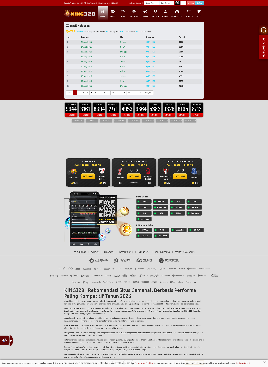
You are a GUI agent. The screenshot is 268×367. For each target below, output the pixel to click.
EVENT (199, 16)
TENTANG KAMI (80, 252)
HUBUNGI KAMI (144, 252)
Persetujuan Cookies (144, 363)
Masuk (191, 3)
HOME (102, 16)
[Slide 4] (136, 183)
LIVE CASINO (134, 16)
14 (134, 93)
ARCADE (165, 16)
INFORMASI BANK (126, 252)
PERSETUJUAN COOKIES (185, 252)
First (69, 93)
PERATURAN (109, 252)
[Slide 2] (133, 183)
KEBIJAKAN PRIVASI (162, 252)
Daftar (200, 3)
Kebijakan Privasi (243, 363)
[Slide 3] (135, 183)
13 (129, 93)
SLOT (123, 16)
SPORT (145, 16)
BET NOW (88, 176)
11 (118, 93)
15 (140, 93)
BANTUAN (95, 252)
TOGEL (113, 16)
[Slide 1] (131, 183)
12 (124, 93)
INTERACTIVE (176, 16)
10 (113, 93)
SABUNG (155, 16)
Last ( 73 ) (148, 93)
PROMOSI (189, 16)
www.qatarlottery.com (95, 31)
